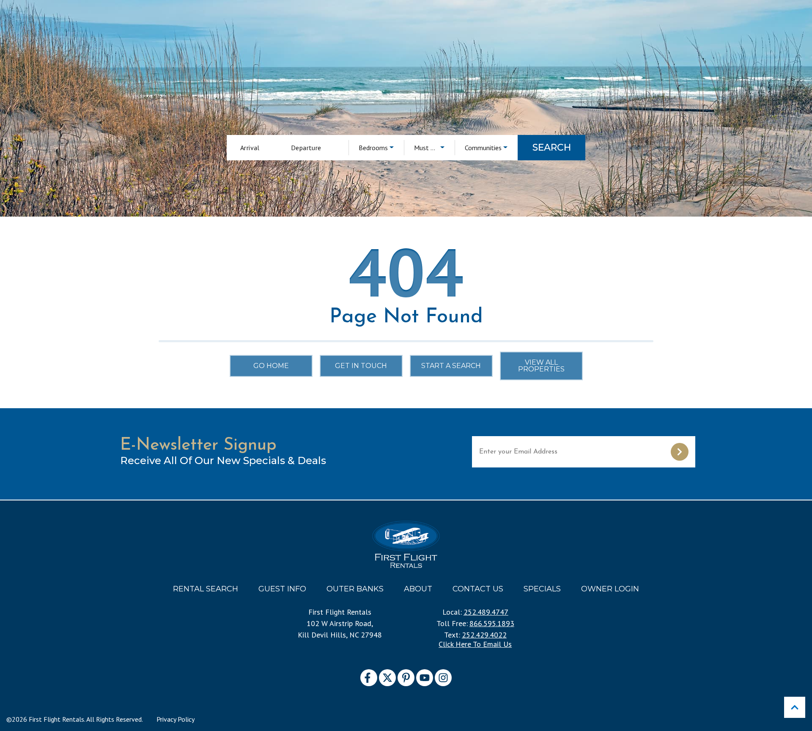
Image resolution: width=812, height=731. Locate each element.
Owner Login (610, 589)
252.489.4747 (486, 612)
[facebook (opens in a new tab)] (368, 677)
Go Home (271, 366)
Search (551, 147)
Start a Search (451, 366)
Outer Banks (355, 589)
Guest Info (282, 589)
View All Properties (541, 365)
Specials (542, 589)
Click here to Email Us (475, 644)
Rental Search (205, 589)
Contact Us (478, 589)
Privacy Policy (175, 719)
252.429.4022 (484, 635)
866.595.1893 (491, 623)
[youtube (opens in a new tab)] (424, 677)
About (418, 589)
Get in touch (361, 366)
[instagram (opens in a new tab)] (443, 677)
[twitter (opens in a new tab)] (387, 677)
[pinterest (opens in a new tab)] (406, 677)
